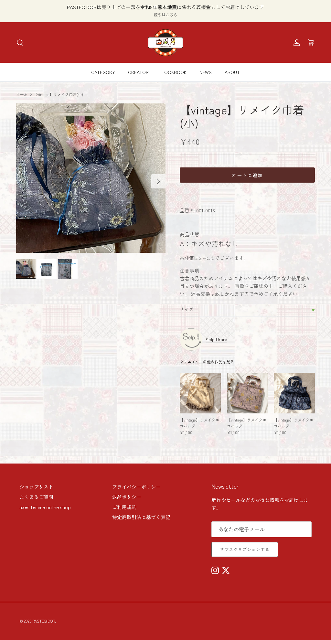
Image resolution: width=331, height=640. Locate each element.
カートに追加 (247, 175)
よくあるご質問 (36, 496)
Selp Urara (216, 339)
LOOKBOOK (174, 72)
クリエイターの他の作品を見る (207, 361)
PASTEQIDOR (43, 621)
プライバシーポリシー (136, 486)
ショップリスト (36, 486)
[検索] (20, 43)
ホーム (22, 94)
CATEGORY (103, 72)
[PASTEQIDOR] (165, 42)
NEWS (205, 72)
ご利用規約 (124, 507)
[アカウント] (295, 43)
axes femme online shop (45, 507)
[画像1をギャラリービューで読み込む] (91, 178)
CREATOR (138, 72)
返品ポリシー (126, 496)
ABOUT (232, 72)
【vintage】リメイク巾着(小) (58, 94)
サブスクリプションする (245, 549)
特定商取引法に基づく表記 (141, 517)
